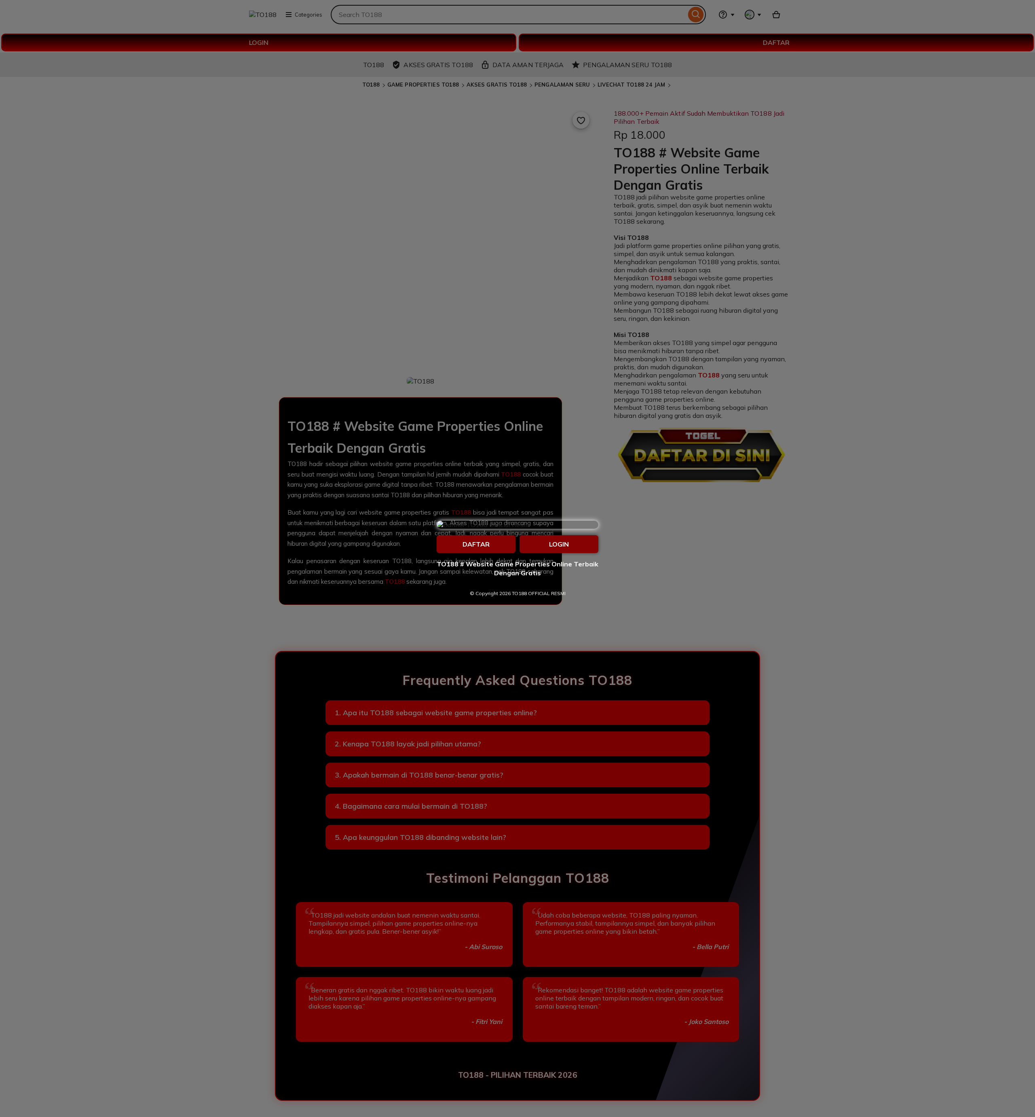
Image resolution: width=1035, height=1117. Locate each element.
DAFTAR (476, 544)
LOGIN (559, 544)
